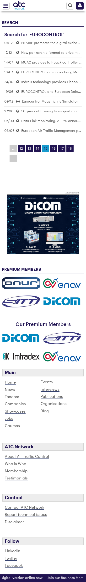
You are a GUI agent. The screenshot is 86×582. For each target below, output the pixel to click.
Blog (45, 411)
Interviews (50, 389)
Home (10, 382)
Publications (52, 397)
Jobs (9, 418)
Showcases (15, 411)
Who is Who (15, 464)
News (10, 390)
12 (21, 148)
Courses (12, 426)
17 (62, 148)
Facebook (14, 565)
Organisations (54, 404)
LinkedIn (12, 551)
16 (54, 148)
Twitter (11, 558)
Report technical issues (26, 515)
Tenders (12, 397)
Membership (16, 471)
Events (47, 382)
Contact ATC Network (24, 507)
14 (37, 148)
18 (70, 148)
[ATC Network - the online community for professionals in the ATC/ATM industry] (19, 4)
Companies (15, 404)
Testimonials (16, 478)
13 (29, 148)
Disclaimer (14, 522)
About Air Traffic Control (27, 457)
